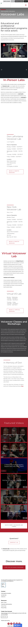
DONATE (25, 1)
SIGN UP (4, 616)
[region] (14, 69)
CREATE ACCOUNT (6, 1)
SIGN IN (12, 1)
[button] (1, 69)
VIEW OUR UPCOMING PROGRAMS (14, 567)
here (22, 386)
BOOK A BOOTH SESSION (14, 171)
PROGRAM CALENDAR (19, 1)
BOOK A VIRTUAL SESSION (14, 310)
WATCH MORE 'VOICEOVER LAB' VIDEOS (14, 525)
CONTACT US (14, 542)
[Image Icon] (8, 624)
